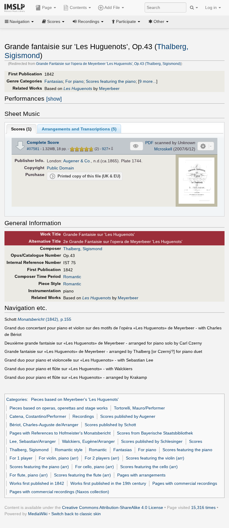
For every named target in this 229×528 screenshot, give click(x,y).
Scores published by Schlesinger (151, 441)
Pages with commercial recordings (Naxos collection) (59, 491)
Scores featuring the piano (111, 81)
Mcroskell (163, 149)
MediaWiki (37, 513)
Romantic (72, 276)
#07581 (33, 149)
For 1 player (21, 458)
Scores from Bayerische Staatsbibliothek (155, 433)
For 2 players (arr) (102, 458)
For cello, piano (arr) (94, 466)
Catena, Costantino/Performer (38, 416)
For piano (74, 81)
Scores (195, 441)
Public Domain (60, 168)
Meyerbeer (109, 88)
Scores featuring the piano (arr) (39, 466)
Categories (16, 399)
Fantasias (53, 81)
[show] (54, 99)
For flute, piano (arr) (29, 475)
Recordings (83, 416)
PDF (149, 142)
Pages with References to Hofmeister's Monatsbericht (60, 433)
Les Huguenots (78, 88)
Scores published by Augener (127, 416)
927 (105, 149)
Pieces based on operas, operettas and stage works (59, 408)
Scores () (21, 129)
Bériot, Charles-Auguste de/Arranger (44, 424)
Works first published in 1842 (37, 483)
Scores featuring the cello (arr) (149, 466)
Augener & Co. (77, 160)
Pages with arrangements (141, 475)
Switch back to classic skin (76, 513)
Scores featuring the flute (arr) (82, 475)
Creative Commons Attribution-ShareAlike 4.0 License (112, 507)
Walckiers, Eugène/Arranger (88, 441)
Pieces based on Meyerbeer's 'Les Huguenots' (75, 399)
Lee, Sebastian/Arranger (33, 441)
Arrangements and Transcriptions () (79, 129)
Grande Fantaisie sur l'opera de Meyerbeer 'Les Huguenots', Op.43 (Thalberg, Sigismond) (108, 64)
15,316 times (203, 507)
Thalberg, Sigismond (82, 248)
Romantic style (69, 449)
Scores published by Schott (110, 424)
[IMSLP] (16, 7)
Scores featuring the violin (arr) (155, 458)
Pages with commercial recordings (184, 483)
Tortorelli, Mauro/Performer (139, 408)
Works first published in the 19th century (108, 483)
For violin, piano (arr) (58, 458)
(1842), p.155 (44, 319)
